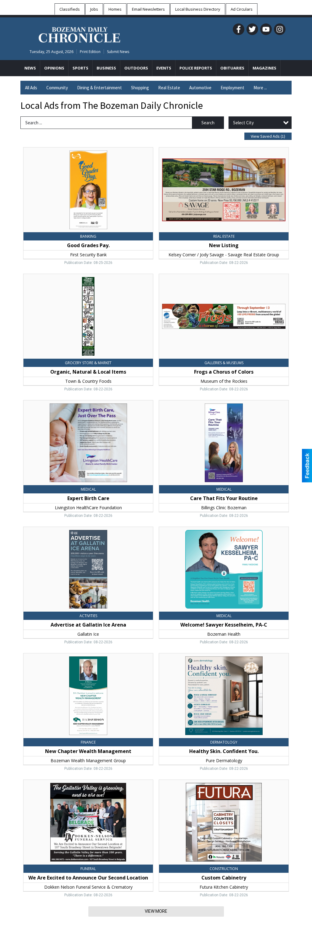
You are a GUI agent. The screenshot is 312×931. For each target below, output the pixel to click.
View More (156, 911)
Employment (232, 88)
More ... (260, 88)
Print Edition (90, 51)
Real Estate (169, 88)
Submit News (118, 51)
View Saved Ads (268, 136)
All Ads (31, 88)
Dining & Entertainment (99, 88)
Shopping (140, 88)
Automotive (200, 88)
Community (57, 88)
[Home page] (79, 33)
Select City (243, 123)
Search (207, 123)
